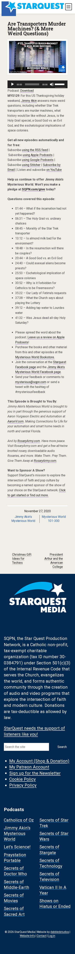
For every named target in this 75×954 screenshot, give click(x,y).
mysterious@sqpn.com (30, 382)
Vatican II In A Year (52, 890)
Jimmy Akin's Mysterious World (23, 519)
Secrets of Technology (50, 863)
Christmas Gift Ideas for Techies (21, 559)
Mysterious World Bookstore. (35, 357)
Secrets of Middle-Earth (16, 884)
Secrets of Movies (14, 898)
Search (62, 747)
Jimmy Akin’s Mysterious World (17, 833)
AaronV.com (16, 421)
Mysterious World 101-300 (54, 519)
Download (27, 90)
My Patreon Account (29, 767)
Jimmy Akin (29, 101)
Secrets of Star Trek (53, 823)
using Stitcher (31, 165)
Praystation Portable (15, 857)
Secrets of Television (49, 876)
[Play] (12, 84)
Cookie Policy (22, 779)
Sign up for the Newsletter (35, 773)
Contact (41, 935)
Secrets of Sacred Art (14, 911)
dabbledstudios (59, 931)
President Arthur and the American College (53, 560)
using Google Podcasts (37, 160)
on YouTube (54, 170)
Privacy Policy (23, 785)
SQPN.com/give (33, 189)
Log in (51, 935)
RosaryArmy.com (29, 441)
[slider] (60, 83)
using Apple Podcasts (37, 155)
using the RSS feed (35, 150)
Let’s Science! (17, 847)
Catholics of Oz (19, 820)
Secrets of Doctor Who (15, 871)
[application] (38, 84)
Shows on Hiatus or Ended (55, 903)
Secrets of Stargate (49, 849)
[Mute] (52, 84)
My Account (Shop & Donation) (39, 760)
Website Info (27, 935)
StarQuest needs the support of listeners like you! (34, 731)
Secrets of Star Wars (53, 836)
